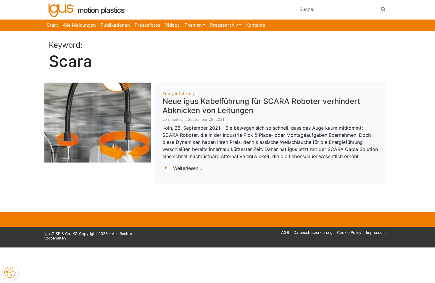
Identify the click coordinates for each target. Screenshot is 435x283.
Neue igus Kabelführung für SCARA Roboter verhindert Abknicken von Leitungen (261, 106)
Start (52, 25)
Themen (193, 25)
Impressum (376, 232)
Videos (172, 25)
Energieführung (179, 93)
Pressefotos (147, 25)
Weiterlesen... (187, 168)
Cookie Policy (349, 232)
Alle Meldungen (79, 25)
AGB (285, 232)
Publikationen (115, 25)
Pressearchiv (224, 25)
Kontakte (255, 25)
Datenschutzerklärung (313, 232)
